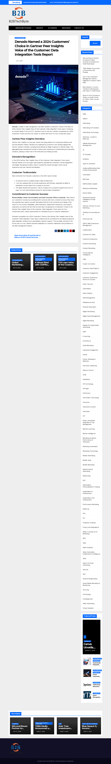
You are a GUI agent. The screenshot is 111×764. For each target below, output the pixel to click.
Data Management (20, 37)
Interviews (86, 411)
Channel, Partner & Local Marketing (91, 207)
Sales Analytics (88, 547)
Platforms (86, 509)
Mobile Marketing (88, 465)
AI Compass (52, 28)
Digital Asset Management (91, 316)
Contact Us (79, 28)
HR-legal (86, 388)
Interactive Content (89, 407)
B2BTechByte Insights (90, 184)
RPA (84, 538)
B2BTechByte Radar (24, 28)
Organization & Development (88, 492)
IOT (84, 416)
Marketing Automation (90, 446)
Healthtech (86, 379)
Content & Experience (90, 239)
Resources (66, 28)
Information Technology (91, 398)
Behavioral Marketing (90, 188)
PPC (84, 513)
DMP (84, 332)
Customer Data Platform (91, 268)
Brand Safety (87, 193)
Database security (89, 302)
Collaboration (87, 230)
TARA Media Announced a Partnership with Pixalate (91, 70)
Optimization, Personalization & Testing (91, 486)
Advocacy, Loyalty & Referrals (90, 138)
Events (85, 354)
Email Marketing (88, 345)
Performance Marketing (91, 504)
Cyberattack (87, 288)
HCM (84, 375)
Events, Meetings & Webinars (89, 360)
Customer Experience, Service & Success (90, 278)
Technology (87, 594)
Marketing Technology (90, 451)
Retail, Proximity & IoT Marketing (90, 533)
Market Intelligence (89, 433)
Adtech (85, 118)
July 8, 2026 (17, 731)
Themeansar (70, 761)
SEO (84, 574)
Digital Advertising (89, 311)
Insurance (86, 402)
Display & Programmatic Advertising (91, 326)
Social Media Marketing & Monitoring (91, 584)
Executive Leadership (90, 366)
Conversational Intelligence (88, 254)
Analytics (86, 159)
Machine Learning (89, 429)
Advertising (86, 123)
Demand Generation (89, 307)
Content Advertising (89, 244)
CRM (84, 259)
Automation (87, 175)
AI (83, 150)
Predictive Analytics (89, 523)
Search (85, 37)
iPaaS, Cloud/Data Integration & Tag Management (40, 259)
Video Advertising (88, 603)
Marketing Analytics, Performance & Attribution (90, 440)
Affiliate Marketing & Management (89, 144)
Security (85, 569)
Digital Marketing (88, 321)
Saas (84, 543)
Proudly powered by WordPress (46, 761)
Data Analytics (87, 293)
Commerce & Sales (89, 234)
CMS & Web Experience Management (91, 224)
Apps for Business (89, 163)
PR (84, 518)
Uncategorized (88, 599)
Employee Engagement (90, 350)
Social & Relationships (90, 579)
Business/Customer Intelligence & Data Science (89, 199)
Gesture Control (88, 370)
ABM (84, 114)
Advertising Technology (91, 132)
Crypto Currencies (89, 264)
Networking (87, 476)
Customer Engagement (90, 273)
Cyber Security (88, 284)
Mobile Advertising (89, 455)
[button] (97, 28)
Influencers (86, 393)
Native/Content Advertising (88, 470)
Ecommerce (87, 341)
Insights (39, 28)
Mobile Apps (87, 460)
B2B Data (86, 179)
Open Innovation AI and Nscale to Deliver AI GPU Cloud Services (27, 236)
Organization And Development (88, 499)
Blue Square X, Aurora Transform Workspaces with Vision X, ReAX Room (91, 89)
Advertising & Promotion (91, 128)
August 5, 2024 (90, 650)
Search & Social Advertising (88, 564)
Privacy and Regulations (91, 527)
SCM (84, 558)
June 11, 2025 (41, 731)
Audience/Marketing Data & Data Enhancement (91, 169)
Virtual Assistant (88, 608)
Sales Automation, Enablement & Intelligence (91, 553)
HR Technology (88, 384)
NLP (84, 480)
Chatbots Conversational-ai (91, 213)
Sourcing (86, 590)
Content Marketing (89, 248)
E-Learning (86, 336)
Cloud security (87, 219)
